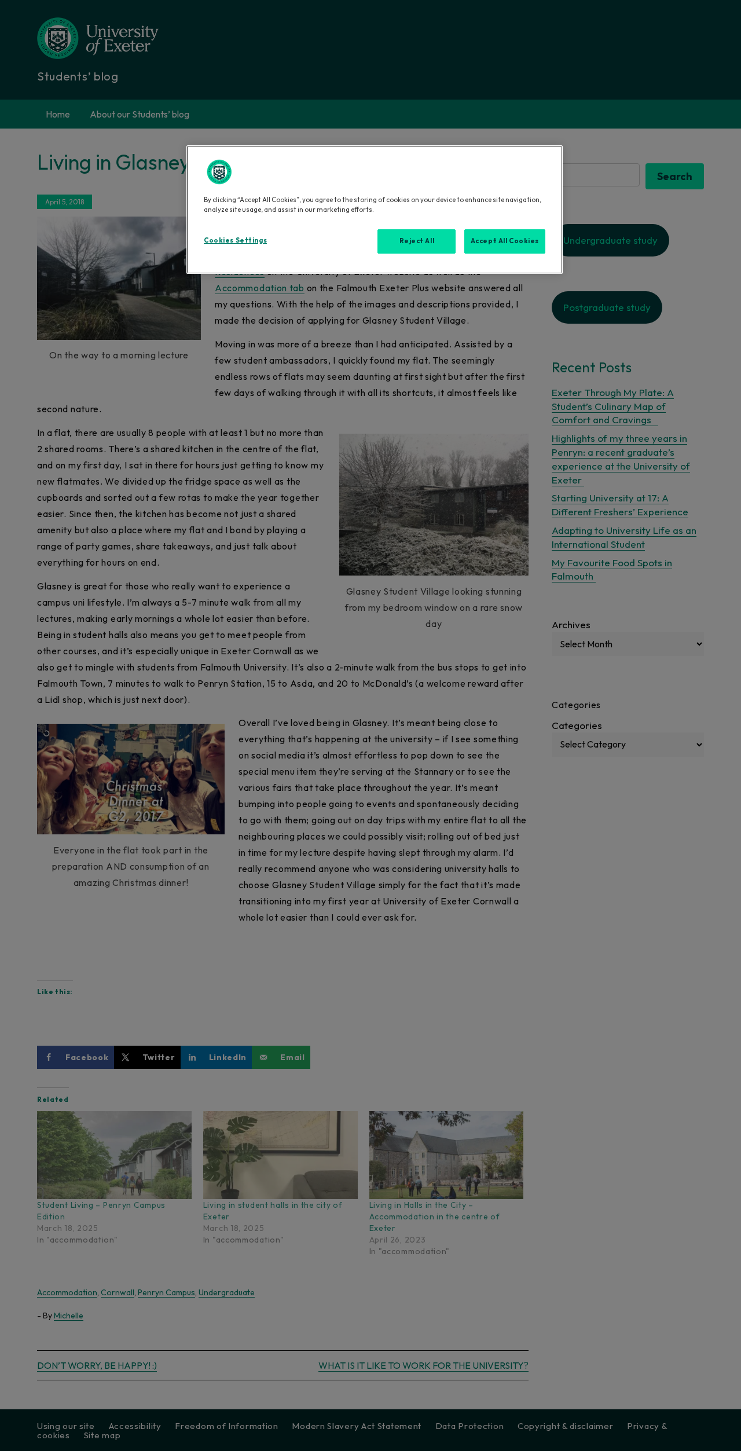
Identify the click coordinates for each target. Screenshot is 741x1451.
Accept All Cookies (505, 241)
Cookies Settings (235, 240)
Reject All (417, 241)
